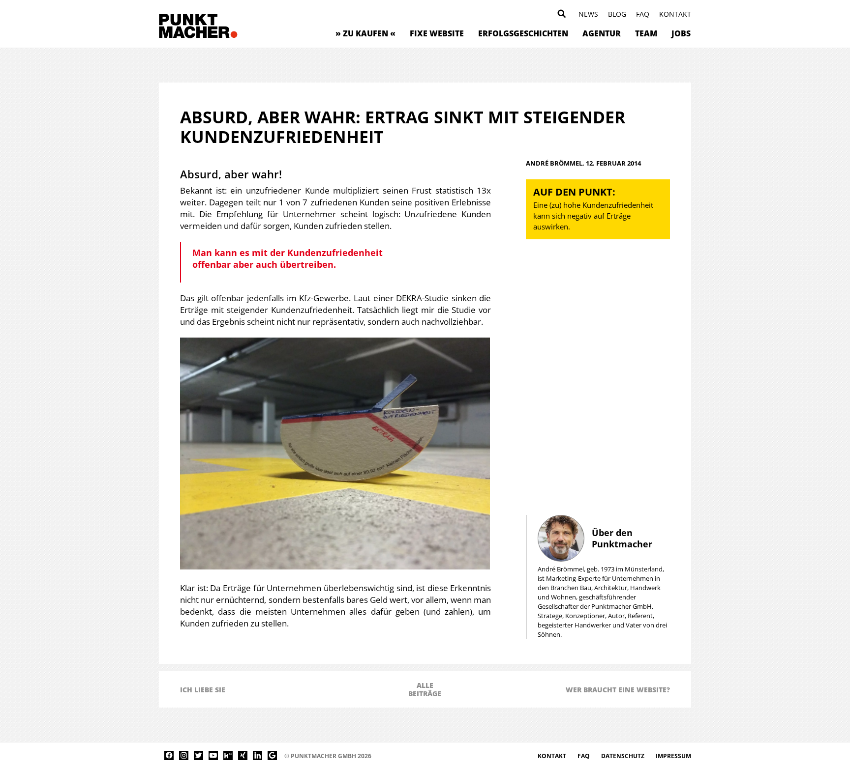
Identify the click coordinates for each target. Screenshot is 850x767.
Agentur (601, 33)
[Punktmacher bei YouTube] (213, 755)
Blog (617, 14)
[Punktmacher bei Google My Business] (272, 755)
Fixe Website (437, 33)
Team (646, 33)
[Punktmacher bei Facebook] (169, 755)
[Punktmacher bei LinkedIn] (257, 755)
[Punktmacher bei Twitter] (198, 755)
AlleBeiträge (424, 689)
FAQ (642, 14)
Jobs (681, 33)
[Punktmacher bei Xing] (242, 755)
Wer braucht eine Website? (618, 689)
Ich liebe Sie (202, 689)
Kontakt (675, 14)
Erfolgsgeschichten (523, 33)
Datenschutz (623, 756)
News (588, 14)
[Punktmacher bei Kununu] (228, 755)
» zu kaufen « (365, 33)
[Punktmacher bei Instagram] (183, 755)
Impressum (673, 756)
